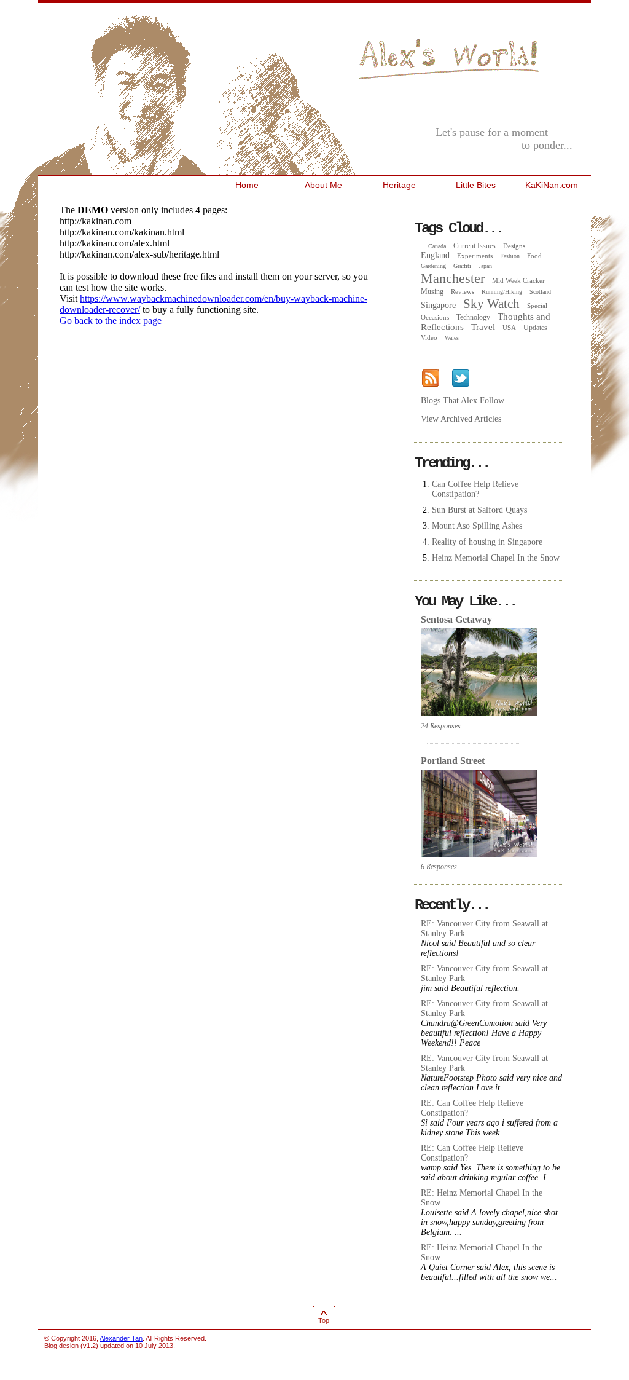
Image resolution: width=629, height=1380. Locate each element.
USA (509, 327)
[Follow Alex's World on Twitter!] (460, 378)
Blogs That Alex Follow (462, 400)
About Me (323, 185)
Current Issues (474, 246)
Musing (432, 291)
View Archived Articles (461, 419)
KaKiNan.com (551, 185)
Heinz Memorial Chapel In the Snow (496, 557)
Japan (485, 265)
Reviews (462, 291)
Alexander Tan (121, 1338)
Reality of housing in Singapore (487, 541)
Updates (535, 327)
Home (247, 185)
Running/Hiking (502, 291)
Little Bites (476, 185)
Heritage (399, 185)
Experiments (475, 255)
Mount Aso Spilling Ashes (477, 525)
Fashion (510, 256)
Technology (473, 317)
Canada (437, 246)
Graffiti (462, 265)
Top (323, 1320)
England (435, 255)
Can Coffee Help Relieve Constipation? (475, 489)
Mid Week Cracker (518, 280)
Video (429, 337)
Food (534, 255)
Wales (452, 337)
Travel (483, 327)
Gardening (433, 265)
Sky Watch (491, 303)
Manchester (453, 278)
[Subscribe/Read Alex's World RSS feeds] (430, 378)
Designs (514, 246)
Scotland (540, 291)
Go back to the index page (111, 320)
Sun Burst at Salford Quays (479, 510)
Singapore (438, 305)
